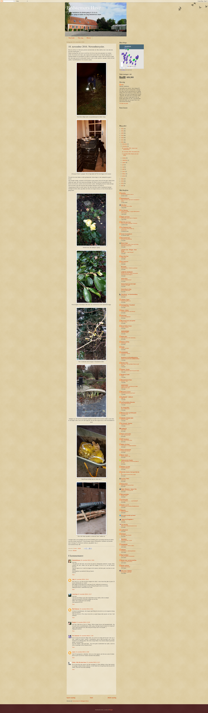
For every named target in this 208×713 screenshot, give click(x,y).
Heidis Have (124, 336)
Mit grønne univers (126, 391)
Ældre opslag (112, 698)
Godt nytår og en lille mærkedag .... (128, 337)
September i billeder (125, 353)
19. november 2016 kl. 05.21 (86, 609)
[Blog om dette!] (86, 548)
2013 (122, 183)
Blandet (75, 550)
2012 (122, 185)
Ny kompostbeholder (125, 290)
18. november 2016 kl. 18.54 (87, 560)
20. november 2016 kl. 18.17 (93, 662)
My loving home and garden (128, 320)
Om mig (80, 38)
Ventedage (123, 343)
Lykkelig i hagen (125, 299)
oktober (124, 158)
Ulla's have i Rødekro (126, 570)
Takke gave (123, 257)
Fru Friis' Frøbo (125, 478)
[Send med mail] (85, 548)
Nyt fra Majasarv (124, 511)
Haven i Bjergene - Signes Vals (129, 489)
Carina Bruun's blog (126, 289)
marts (123, 171)
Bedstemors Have (84, 7)
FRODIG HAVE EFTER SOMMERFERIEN (130, 358)
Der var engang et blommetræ (127, 556)
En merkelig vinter (125, 306)
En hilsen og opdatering (126, 239)
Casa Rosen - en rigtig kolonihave (128, 445)
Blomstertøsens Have (126, 380)
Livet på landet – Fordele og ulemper (129, 268)
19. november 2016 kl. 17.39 (86, 635)
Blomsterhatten (125, 494)
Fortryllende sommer (125, 451)
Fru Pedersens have (126, 227)
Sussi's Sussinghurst (126, 234)
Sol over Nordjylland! (125, 316)
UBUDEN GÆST (125, 332)
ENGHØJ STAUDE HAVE (127, 418)
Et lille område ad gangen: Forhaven (129, 223)
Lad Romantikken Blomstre (128, 402)
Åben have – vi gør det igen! (127, 252)
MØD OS (123, 398)
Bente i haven (124, 455)
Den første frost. (124, 414)
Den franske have (125, 237)
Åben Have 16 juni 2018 (126, 440)
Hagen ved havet (125, 216)
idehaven (123, 549)
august (124, 162)
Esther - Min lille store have (79, 662)
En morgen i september (126, 572)
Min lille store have (126, 222)
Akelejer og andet (125, 466)
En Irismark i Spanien (126, 423)
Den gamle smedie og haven (128, 515)
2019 (122, 135)
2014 (122, 181)
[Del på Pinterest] (91, 548)
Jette (73, 579)
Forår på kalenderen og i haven (128, 393)
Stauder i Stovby (125, 369)
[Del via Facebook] (89, 548)
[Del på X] (88, 548)
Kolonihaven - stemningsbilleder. (128, 551)
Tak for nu (123, 262)
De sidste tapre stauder (126, 535)
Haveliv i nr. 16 (125, 505)
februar (124, 173)
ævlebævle (124, 428)
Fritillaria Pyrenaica (125, 424)
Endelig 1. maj (124, 381)
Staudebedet (124, 544)
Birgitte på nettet (125, 374)
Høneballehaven (76, 560)
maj (123, 167)
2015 (122, 179)
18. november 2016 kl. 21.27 (84, 594)
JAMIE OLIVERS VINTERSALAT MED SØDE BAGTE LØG (129, 387)
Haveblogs (123, 69)
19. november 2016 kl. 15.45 (83, 622)
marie (73, 652)
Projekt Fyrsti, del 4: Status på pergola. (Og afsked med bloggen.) (129, 274)
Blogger (111, 709)
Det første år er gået (125, 285)
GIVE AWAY (123, 429)
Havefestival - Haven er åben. (127, 545)
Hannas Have (124, 484)
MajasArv (123, 510)
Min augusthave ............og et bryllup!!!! (129, 500)
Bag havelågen (125, 555)
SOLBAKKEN (124, 352)
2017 (122, 140)
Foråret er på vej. (125, 327)
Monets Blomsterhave (126, 403)
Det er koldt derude (125, 408)
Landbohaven (124, 530)
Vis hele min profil (123, 103)
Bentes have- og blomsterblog (128, 560)
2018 (122, 137)
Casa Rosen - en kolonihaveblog (129, 294)
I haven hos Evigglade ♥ (127, 519)
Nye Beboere (124, 295)
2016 (122, 142)
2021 (122, 131)
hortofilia (123, 193)
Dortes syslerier (125, 565)
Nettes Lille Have (125, 444)
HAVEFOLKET (124, 385)
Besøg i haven (124, 495)
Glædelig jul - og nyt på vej (127, 490)
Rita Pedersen (75, 609)
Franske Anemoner (125, 468)
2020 (122, 133)
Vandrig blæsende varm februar (128, 311)
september (125, 160)
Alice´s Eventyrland (126, 449)
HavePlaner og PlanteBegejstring (129, 357)
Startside (72, 38)
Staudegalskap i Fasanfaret (128, 305)
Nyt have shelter (124, 419)
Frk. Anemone (75, 635)
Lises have (75, 594)
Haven (89, 38)
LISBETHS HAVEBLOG (127, 272)
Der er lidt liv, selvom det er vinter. (128, 474)
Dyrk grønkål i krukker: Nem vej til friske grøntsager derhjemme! (129, 245)
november (124, 146)
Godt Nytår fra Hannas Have (127, 485)
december (124, 144)
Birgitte (74, 622)
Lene (122, 84)
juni (123, 164)
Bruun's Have (124, 243)
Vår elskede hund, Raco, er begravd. (129, 218)
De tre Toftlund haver (126, 326)
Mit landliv (123, 266)
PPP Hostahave (125, 439)
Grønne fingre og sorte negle (128, 284)
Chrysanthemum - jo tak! (126, 540)
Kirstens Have (124, 362)
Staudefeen (124, 539)
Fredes (123, 347)
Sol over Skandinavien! (126, 279)
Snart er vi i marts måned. (126, 561)
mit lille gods (124, 499)
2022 (122, 128)
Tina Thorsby (124, 524)
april (123, 169)
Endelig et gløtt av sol (126, 301)
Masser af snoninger (125, 566)
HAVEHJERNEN (125, 331)
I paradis (123, 520)
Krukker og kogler (125, 348)
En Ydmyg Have (125, 407)
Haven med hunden (126, 433)
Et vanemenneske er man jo (127, 194)
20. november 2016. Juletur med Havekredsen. (129, 149)
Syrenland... (123, 479)
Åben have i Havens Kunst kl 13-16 (129, 526)
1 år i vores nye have (125, 435)
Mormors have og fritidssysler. (128, 412)
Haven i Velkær (125, 310)
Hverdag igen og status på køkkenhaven (130, 506)
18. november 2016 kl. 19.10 (81, 579)
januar (124, 176)
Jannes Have (124, 278)
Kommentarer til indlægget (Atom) (81, 701)
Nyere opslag (71, 698)
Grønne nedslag (125, 341)
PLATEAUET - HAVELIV (127, 397)
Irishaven (123, 534)
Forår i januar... (124, 322)
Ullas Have (123, 205)
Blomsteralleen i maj (125, 456)
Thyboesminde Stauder (127, 460)
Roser (122, 375)
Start (91, 698)
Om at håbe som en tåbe (126, 206)
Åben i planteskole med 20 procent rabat (130, 370)
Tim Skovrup (124, 210)
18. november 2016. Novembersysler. (131, 151)
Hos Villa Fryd (124, 256)
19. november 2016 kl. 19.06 (82, 652)
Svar (73, 574)
